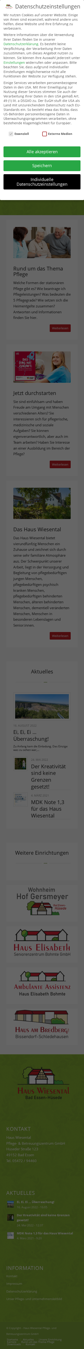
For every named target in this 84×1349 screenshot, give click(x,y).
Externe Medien (60, 134)
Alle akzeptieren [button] (42, 151)
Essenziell (21, 134)
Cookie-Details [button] (19, 194)
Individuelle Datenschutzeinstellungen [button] (42, 182)
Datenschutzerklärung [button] (44, 194)
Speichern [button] (42, 165)
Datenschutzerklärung (21, 44)
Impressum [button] (67, 194)
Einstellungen (14, 62)
